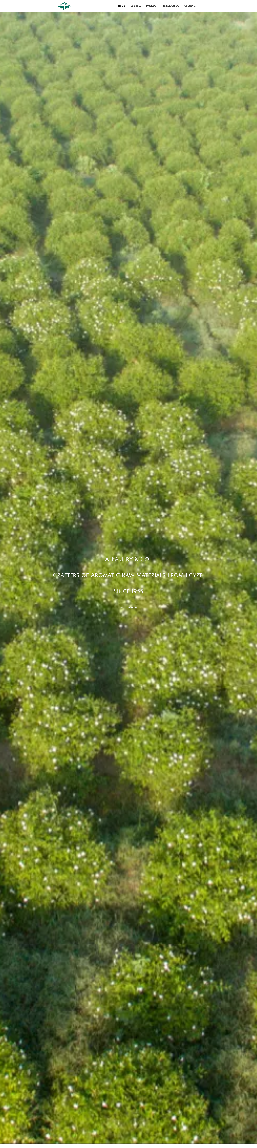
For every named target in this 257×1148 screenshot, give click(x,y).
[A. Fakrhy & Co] (64, 6)
